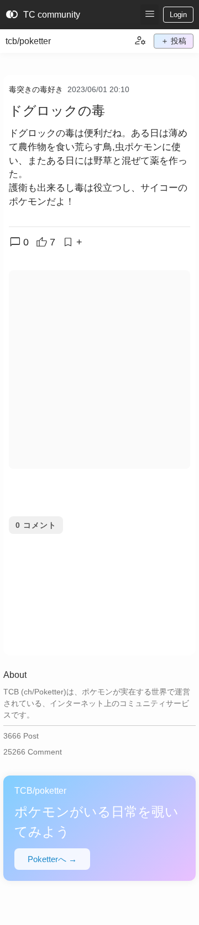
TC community (43, 15)
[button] (149, 14)
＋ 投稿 (173, 40)
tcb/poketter (28, 41)
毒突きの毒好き (36, 89)
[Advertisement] (99, 369)
